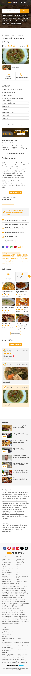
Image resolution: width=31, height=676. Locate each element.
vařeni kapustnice (23, 496)
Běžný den (24, 258)
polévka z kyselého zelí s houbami (13, 514)
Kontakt (18, 583)
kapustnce (22, 505)
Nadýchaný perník (10, 621)
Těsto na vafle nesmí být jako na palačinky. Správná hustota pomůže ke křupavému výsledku (21, 443)
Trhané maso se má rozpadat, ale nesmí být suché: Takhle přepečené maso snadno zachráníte (21, 480)
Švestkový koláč (6, 623)
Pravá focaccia (11, 593)
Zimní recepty (6, 261)
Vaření (4, 263)
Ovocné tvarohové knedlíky (13, 612)
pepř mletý (19, 529)
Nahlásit (18, 579)
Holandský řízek (15, 618)
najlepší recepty (13, 505)
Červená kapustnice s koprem (8, 292)
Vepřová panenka (12, 597)
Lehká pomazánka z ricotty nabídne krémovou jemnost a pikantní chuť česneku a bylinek (14, 658)
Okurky (19, 18)
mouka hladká (11, 529)
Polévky (4, 18)
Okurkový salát (23, 616)
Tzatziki (20, 597)
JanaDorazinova (6, 312)
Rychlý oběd (19, 621)
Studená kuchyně (6, 608)
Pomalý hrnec (23, 601)
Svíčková (4, 593)
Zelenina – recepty (22, 586)
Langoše (13, 619)
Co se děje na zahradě (19, 592)
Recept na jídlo (6, 559)
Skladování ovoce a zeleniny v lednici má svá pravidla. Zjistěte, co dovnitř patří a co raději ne (14, 661)
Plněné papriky (15, 611)
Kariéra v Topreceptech (22, 576)
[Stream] (22, 548)
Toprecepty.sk (20, 559)
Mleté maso (22, 599)
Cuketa (18, 20)
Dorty (13, 608)
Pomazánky (13, 586)
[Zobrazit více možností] (27, 247)
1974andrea (5, 296)
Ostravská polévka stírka (8, 308)
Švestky (25, 18)
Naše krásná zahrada (7, 568)
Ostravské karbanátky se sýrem (22, 324)
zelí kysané (18, 527)
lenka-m (22, 46)
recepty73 (18, 329)
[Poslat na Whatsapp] (11, 247)
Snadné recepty (15, 258)
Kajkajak (9, 351)
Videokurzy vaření (6, 562)
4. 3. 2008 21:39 (22, 387)
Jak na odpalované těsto (13, 590)
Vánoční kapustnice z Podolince (22, 292)
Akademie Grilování (8, 15)
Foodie (18, 578)
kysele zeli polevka (8, 503)
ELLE (17, 566)
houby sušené (16, 525)
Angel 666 (18, 296)
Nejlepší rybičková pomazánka (10, 616)
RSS (17, 574)
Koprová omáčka (6, 618)
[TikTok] (26, 548)
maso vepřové (6, 525)
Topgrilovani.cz (20, 562)
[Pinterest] (9, 548)
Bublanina (26, 621)
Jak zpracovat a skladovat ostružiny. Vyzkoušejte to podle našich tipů (19, 450)
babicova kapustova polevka (11, 494)
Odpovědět (6, 359)
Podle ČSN (5, 20)
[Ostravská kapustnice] (15, 396)
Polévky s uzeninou (14, 253)
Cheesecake (20, 614)
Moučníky (24, 15)
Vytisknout (19, 247)
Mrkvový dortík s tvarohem (9, 633)
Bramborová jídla (14, 601)
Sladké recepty (18, 605)
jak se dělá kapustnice (16, 512)
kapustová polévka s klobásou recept (14, 501)
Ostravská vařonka (22, 307)
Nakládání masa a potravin (9, 588)
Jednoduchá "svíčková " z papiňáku (11, 638)
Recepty (7, 35)
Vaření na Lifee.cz (6, 561)
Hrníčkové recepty (16, 23)
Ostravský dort (6, 323)
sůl (10, 531)
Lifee (17, 568)
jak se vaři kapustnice (19, 499)
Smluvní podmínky (6, 581)
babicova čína (6, 499)
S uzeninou (20, 35)
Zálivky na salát (14, 595)
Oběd (13, 255)
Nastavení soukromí (7, 572)
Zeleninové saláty (20, 606)
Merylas (18, 311)
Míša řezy (23, 618)
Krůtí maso (14, 599)
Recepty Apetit (6, 564)
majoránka (5, 531)
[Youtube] (17, 548)
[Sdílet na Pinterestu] (15, 247)
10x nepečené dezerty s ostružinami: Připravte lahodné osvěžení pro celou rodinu (20, 473)
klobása (24, 525)
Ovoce (18, 608)
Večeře (19, 255)
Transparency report (21, 581)
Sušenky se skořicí (7, 634)
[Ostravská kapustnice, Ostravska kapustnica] (15, 373)
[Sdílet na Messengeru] (7, 247)
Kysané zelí (15, 261)
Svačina (25, 255)
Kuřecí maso (12, 18)
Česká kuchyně (23, 261)
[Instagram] (13, 548)
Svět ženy (4, 566)
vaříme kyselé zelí (10, 496)
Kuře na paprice (6, 619)
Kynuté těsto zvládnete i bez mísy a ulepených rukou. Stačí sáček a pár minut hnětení (14, 655)
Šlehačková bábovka (21, 593)
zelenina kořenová (8, 527)
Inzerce (18, 572)
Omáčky (17, 15)
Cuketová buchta (21, 619)
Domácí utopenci (16, 623)
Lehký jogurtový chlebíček (9, 631)
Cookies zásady (6, 578)
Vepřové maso (5, 601)
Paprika (12, 20)
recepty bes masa (7, 516)
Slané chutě (5, 258)
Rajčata (24, 20)
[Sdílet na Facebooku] (3, 247)
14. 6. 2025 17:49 (22, 350)
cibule (4, 529)
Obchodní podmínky (7, 579)
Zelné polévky (6, 255)
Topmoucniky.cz (20, 561)
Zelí (8, 23)
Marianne (18, 564)
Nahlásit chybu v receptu (16, 125)
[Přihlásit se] (29, 2)
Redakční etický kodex (8, 583)
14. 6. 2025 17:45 (22, 364)
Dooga (3, 327)
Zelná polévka (5, 595)
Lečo (3, 621)
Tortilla (18, 588)
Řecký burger (5, 629)
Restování (10, 263)
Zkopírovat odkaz (23, 247)
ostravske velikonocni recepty (11, 507)
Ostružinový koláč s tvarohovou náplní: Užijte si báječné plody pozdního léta (21, 436)
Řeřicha (10, 592)
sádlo (24, 527)
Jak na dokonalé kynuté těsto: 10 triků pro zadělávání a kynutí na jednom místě (20, 465)
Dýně (3, 23)
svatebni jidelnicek (8, 492)
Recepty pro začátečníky (8, 603)
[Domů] (2, 35)
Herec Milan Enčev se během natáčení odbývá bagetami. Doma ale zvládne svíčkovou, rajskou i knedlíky (20, 459)
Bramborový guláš (11, 614)
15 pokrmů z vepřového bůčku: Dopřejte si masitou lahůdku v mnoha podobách (21, 428)
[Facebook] (4, 548)
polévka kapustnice (21, 492)
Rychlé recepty (20, 603)
